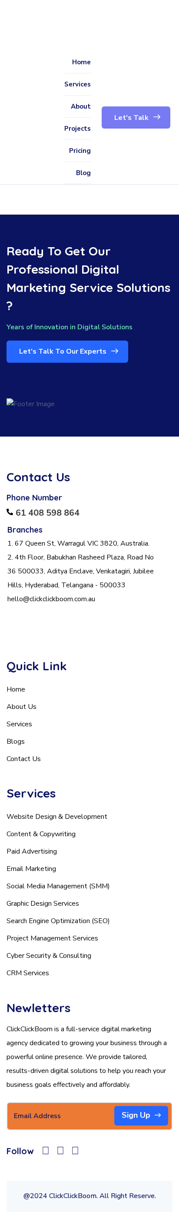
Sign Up (136, 1115)
